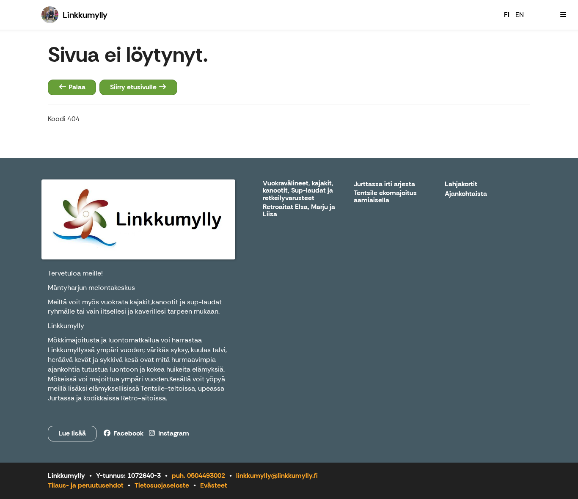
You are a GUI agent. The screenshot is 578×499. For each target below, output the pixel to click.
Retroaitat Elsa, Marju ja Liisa (299, 211)
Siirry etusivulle (134, 87)
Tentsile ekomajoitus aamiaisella (385, 197)
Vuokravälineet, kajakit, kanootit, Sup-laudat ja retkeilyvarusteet (298, 190)
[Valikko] (563, 15)
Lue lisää (72, 433)
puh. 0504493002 (198, 475)
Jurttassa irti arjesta (384, 184)
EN (519, 14)
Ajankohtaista (466, 194)
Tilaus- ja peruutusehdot (86, 485)
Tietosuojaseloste (162, 485)
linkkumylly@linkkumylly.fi (277, 475)
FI (506, 14)
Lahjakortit (461, 184)
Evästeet (213, 485)
